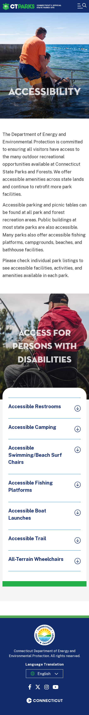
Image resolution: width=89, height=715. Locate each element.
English (44, 673)
